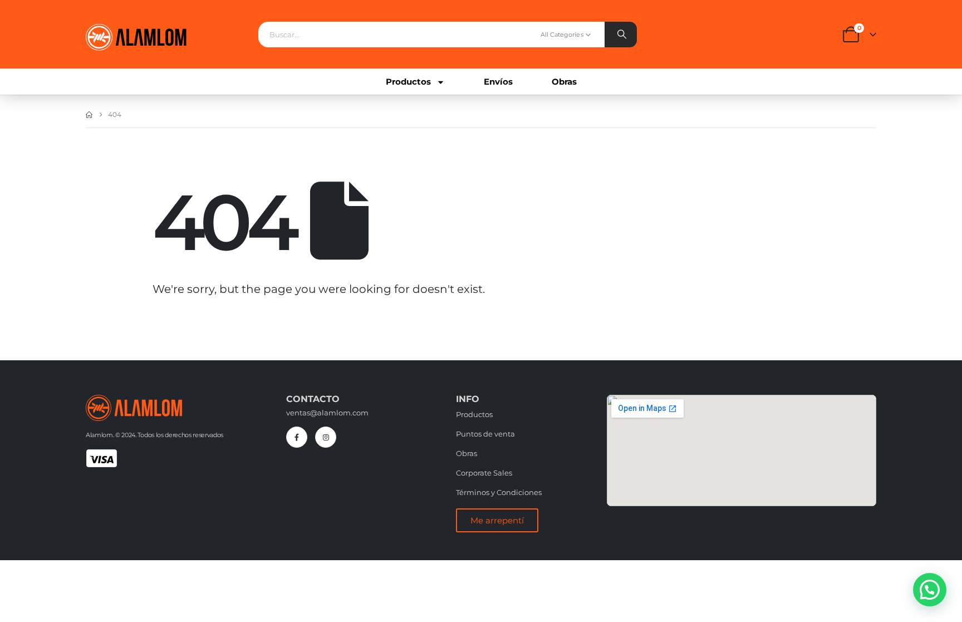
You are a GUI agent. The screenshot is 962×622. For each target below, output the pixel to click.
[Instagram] (325, 437)
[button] (929, 589)
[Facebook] (296, 437)
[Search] (621, 34)
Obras (564, 81)
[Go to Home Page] (89, 115)
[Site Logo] (136, 37)
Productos (408, 81)
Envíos (498, 81)
